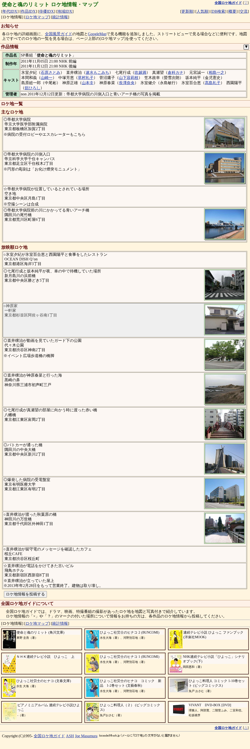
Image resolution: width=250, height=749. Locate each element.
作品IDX (28, 11)
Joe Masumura (86, 736)
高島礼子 (212, 83)
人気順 (202, 11)
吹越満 (140, 72)
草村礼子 (86, 78)
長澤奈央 (127, 83)
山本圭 (88, 83)
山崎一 (46, 78)
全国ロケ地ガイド (49, 736)
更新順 (187, 11)
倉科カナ (175, 72)
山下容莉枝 (128, 78)
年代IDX (9, 11)
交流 (244, 11)
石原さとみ (50, 72)
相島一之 (216, 72)
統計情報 (60, 17)
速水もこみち (97, 72)
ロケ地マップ (37, 17)
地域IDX (64, 11)
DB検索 (218, 11)
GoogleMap (97, 34)
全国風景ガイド (58, 34)
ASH (70, 736)
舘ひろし (32, 88)
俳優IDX (46, 11)
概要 (232, 11)
